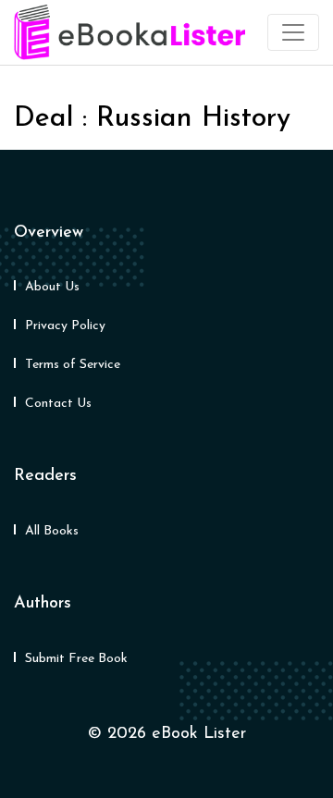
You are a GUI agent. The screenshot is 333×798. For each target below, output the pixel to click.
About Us (52, 287)
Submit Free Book (76, 659)
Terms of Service (72, 365)
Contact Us (58, 404)
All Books (52, 531)
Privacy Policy (65, 326)
